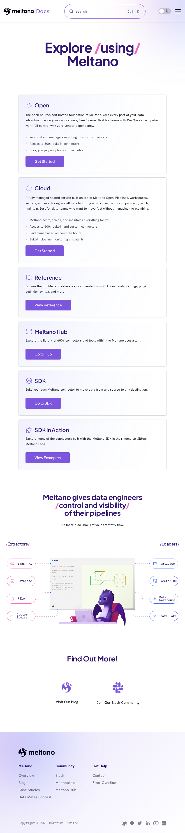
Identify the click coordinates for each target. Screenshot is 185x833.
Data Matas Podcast (34, 797)
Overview (26, 775)
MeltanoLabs (66, 782)
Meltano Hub (66, 790)
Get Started (45, 161)
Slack (60, 775)
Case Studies (29, 790)
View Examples (48, 457)
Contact (99, 775)
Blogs (22, 782)
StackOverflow (104, 782)
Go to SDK (43, 403)
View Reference (48, 305)
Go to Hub (43, 354)
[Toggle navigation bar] (178, 11)
